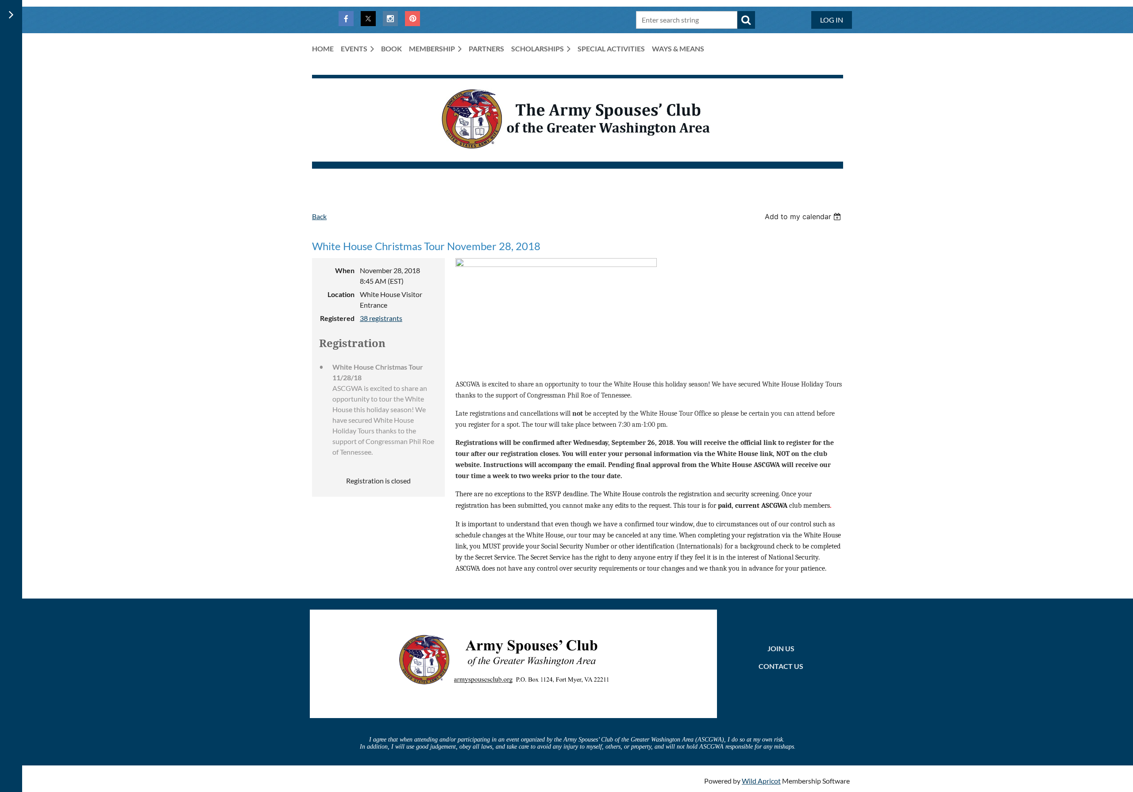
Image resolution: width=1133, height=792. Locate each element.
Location (341, 294)
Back (319, 216)
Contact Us (781, 666)
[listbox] (804, 216)
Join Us (780, 648)
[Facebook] (346, 18)
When (345, 270)
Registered (337, 318)
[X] (368, 18)
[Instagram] (390, 18)
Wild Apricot (761, 781)
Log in (831, 19)
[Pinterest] (412, 18)
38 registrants (381, 318)
